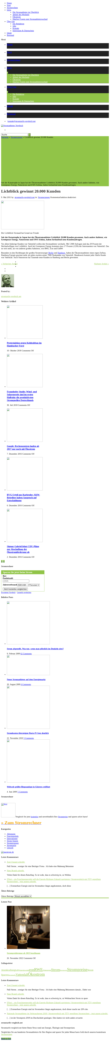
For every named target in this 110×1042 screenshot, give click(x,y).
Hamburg (61, 253)
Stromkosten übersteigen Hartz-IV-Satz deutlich (28, 733)
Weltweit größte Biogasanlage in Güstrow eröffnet (28, 787)
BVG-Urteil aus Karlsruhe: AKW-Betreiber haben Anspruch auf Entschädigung (23, 497)
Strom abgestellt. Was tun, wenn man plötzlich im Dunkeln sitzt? (35, 649)
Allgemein (11, 834)
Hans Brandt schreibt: (15, 871)
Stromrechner (12, 8)
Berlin (50, 253)
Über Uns (11, 21)
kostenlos (34, 817)
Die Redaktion (18, 24)
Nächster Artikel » (101, 264)
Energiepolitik (12, 836)
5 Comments (29, 738)
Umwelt (10, 848)
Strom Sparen (12, 841)
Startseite (5, 137)
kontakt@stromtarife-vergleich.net (22, 121)
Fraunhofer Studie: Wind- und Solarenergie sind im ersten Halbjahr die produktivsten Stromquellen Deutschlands (22, 396)
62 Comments (26, 654)
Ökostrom (17, 17)
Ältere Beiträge (7, 896)
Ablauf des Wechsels (21, 15)
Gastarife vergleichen (24, 592)
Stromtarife (11, 845)
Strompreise (63, 817)
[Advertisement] (55, 160)
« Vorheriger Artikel (9, 264)
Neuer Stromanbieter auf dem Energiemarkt (26, 679)
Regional (10, 35)
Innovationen (12, 839)
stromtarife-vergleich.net (25, 197)
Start (9, 5)
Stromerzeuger (17, 137)
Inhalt (9, 33)
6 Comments (26, 684)
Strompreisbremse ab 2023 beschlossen (23, 953)
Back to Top (6, 1039)
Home (9, 3)
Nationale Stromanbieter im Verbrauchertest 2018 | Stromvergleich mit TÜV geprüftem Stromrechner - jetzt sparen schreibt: (57, 1014)
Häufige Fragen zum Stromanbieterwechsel (30, 19)
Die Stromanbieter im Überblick (26, 12)
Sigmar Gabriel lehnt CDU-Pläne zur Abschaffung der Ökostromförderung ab (23, 549)
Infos (9, 10)
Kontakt (16, 28)
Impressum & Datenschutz (23, 31)
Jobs (14, 26)
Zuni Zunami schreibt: (16, 862)
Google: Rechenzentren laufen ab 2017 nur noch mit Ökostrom (23, 447)
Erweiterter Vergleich (8, 592)
